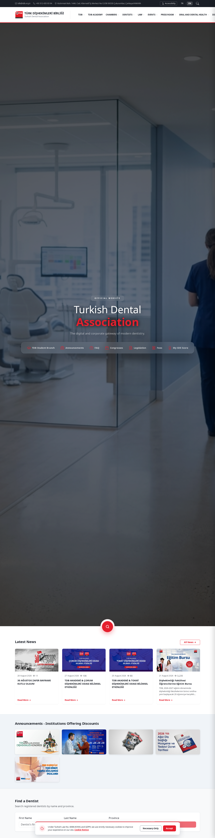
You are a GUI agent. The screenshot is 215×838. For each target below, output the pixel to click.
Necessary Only (150, 828)
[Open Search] (197, 3)
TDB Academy (95, 14)
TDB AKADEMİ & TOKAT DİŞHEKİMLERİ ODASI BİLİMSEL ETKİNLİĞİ (130, 684)
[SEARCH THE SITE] (107, 626)
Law (140, 14)
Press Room (167, 14)
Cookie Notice (81, 829)
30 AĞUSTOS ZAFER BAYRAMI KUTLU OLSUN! (34, 682)
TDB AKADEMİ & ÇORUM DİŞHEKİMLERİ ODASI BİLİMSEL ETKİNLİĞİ (83, 684)
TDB (80, 14)
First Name (25, 818)
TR (182, 3)
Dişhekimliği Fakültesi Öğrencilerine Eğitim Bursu (175, 682)
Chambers (111, 14)
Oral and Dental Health (193, 14)
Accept (169, 828)
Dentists (127, 14)
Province (114, 818)
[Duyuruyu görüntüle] (37, 742)
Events (151, 14)
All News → (190, 642)
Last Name (70, 818)
